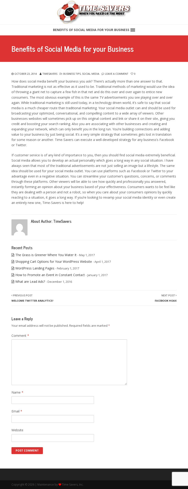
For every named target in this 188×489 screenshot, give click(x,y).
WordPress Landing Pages (34, 268)
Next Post (166, 298)
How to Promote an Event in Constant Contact (50, 275)
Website (17, 430)
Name (17, 392)
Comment (20, 335)
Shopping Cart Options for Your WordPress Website (53, 261)
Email (16, 411)
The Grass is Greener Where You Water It (46, 255)
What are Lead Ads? (30, 281)
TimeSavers (49, 73)
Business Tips (72, 73)
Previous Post (32, 298)
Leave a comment (116, 73)
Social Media (90, 73)
